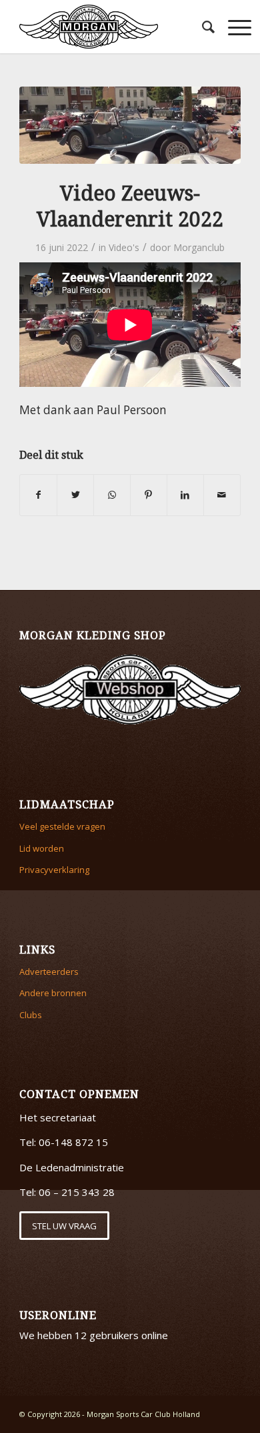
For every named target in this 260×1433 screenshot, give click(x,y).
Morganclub (199, 247)
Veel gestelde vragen (62, 826)
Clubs (30, 1015)
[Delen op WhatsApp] (112, 495)
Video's (124, 247)
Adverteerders (49, 972)
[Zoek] (202, 26)
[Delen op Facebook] (38, 495)
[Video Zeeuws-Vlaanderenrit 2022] (130, 125)
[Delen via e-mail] (222, 495)
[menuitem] (202, 26)
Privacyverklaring (54, 870)
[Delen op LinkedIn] (185, 495)
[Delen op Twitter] (75, 495)
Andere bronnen (53, 993)
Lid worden (41, 848)
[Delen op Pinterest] (149, 495)
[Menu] (233, 26)
